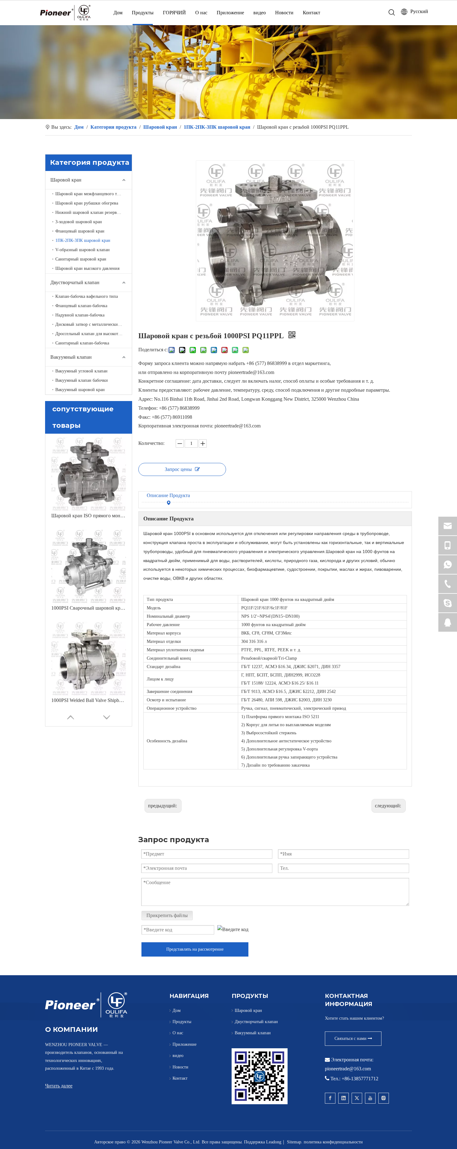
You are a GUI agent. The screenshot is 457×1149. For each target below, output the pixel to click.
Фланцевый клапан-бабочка (81, 305)
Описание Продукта (168, 495)
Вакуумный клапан (71, 357)
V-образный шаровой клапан (82, 249)
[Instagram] (383, 1098)
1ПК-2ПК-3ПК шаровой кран (82, 240)
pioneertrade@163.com (348, 1068)
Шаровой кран (65, 179)
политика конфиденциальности (333, 1142)
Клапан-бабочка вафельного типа (86, 296)
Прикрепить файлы (167, 915)
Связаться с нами (351, 1038)
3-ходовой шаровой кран (78, 221)
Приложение (230, 12)
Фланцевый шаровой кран (79, 231)
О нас (201, 12)
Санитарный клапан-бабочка (82, 343)
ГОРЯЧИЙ (174, 12)
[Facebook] (330, 1098)
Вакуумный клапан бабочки (81, 380)
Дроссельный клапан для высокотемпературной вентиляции (93, 333)
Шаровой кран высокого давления (87, 268)
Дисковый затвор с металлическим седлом (93, 324)
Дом (117, 12)
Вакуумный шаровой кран (80, 389)
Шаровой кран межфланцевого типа (89, 194)
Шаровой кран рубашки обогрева (86, 203)
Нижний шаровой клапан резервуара (90, 212)
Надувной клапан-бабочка (79, 315)
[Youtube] (370, 1098)
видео (259, 12)
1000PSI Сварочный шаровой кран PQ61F (88, 608)
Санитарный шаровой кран (80, 259)
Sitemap (294, 1142)
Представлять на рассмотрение (195, 949)
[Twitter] (357, 1098)
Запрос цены (178, 469)
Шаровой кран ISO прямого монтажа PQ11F (88, 515)
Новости (284, 12)
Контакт (311, 12)
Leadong (273, 1142)
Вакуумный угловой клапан (81, 371)
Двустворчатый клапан (74, 282)
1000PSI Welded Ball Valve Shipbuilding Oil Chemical (88, 700)
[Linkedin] (343, 1098)
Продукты (143, 12)
